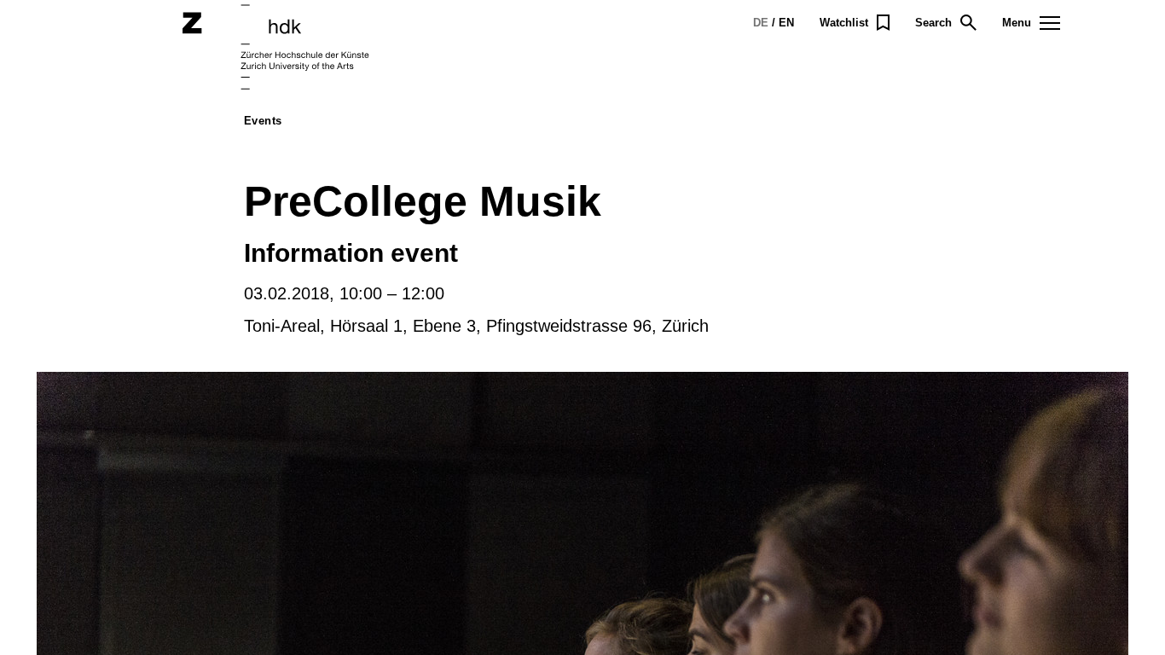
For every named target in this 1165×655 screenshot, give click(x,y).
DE (760, 22)
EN (786, 22)
